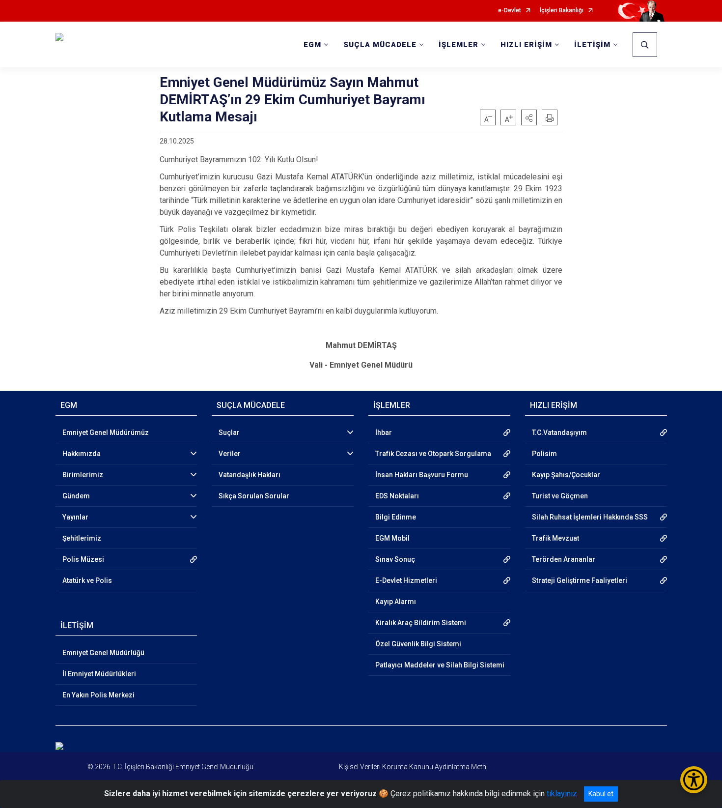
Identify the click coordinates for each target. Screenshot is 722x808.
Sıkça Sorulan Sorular (254, 496)
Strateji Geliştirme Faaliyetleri (579, 580)
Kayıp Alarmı (395, 602)
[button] (529, 117)
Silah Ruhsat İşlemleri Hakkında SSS (590, 517)
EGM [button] (312, 44)
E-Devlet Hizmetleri (406, 580)
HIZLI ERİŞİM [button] (526, 44)
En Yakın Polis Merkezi (98, 695)
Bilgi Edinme (395, 517)
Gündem (76, 496)
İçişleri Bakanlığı (561, 10)
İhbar (383, 432)
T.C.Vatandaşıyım (559, 432)
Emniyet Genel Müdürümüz (105, 432)
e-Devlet (509, 10)
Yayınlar (75, 517)
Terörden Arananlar (563, 559)
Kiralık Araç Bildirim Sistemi (420, 623)
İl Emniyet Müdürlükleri (99, 674)
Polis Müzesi (83, 559)
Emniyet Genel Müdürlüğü (103, 653)
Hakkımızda (81, 454)
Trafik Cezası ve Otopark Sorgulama (433, 454)
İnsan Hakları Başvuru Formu (421, 475)
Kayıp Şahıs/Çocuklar (566, 475)
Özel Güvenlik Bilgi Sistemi (418, 644)
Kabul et (600, 794)
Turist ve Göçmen (560, 496)
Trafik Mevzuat (555, 538)
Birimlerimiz (82, 475)
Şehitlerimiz (81, 538)
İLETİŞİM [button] (592, 44)
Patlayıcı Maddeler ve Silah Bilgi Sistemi (439, 665)
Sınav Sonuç (395, 559)
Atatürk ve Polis (87, 580)
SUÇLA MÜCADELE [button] (380, 44)
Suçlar (229, 432)
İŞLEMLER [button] (458, 44)
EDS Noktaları (397, 496)
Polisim (544, 454)
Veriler (230, 454)
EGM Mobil (392, 538)
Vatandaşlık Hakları (249, 475)
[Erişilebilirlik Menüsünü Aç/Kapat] (693, 779)
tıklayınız (562, 793)
